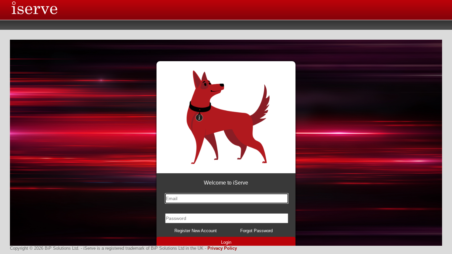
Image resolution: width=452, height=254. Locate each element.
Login (226, 242)
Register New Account (195, 230)
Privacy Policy (222, 248)
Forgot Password (256, 230)
